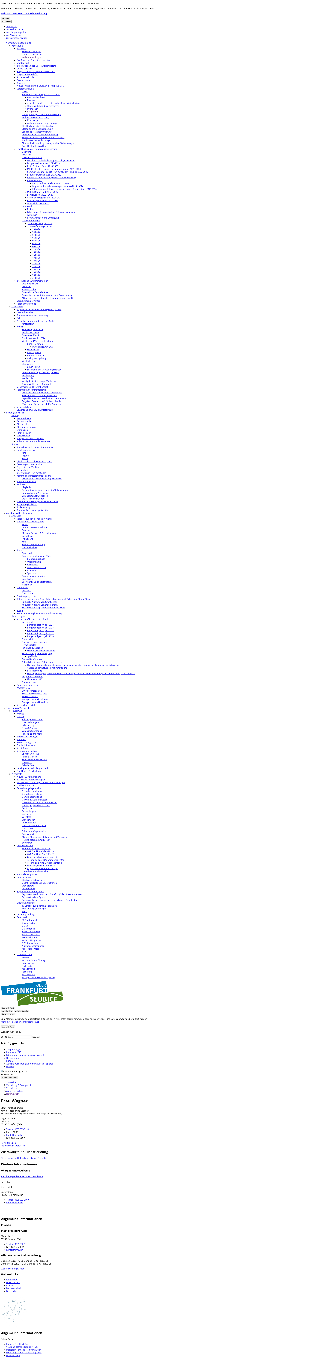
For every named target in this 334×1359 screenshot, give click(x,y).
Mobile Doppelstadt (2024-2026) (42, 192)
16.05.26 (36, 255)
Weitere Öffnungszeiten (12, 1268)
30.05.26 (36, 275)
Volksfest (26, 816)
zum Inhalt (11, 26)
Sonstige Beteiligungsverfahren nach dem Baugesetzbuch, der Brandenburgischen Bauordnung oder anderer (81, 673)
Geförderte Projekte (32, 157)
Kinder (25, 452)
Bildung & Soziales (15, 412)
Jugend (25, 455)
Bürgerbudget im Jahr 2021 (40, 633)
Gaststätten (28, 828)
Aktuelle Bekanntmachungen (31, 779)
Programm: (32, 111)
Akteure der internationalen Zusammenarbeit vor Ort (48, 298)
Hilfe (24, 951)
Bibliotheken (28, 536)
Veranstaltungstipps (32, 730)
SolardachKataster (26, 902)
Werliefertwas (28, 885)
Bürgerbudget (29, 622)
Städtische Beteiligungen (34, 880)
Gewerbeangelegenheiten (29, 788)
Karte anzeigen (8, 1142)
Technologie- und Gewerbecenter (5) (45, 862)
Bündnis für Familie (26, 481)
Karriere (21, 83)
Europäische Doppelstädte (35, 292)
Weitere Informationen (33, 498)
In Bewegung (28, 725)
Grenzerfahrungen (31, 220)
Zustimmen (6, 22)
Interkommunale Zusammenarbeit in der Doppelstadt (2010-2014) (64, 189)
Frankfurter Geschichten (29, 771)
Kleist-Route (23, 748)
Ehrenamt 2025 (34, 679)
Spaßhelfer (32, 656)
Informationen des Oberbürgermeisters (36, 65)
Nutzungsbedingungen (33, 945)
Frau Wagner (12, 1093)
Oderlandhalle (34, 561)
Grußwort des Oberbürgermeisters (34, 60)
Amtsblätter (28, 323)
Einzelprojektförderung (33, 544)
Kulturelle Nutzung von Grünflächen (39, 601)
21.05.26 (36, 263)
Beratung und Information (30, 464)
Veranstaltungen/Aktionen (35, 495)
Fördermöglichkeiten (27, 504)
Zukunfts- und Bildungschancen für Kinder (37, 501)
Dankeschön (28, 639)
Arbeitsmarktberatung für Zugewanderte (42, 478)
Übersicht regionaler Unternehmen (39, 882)
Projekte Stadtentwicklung (35, 146)
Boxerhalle (32, 564)
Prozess (31, 100)
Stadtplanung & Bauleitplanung (37, 128)
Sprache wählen (8, 1014)
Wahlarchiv (27, 378)
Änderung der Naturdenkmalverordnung (47, 667)
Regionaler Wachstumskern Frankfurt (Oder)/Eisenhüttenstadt (52, 894)
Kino (24, 541)
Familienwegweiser (26, 450)
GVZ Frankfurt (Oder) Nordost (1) (43, 851)
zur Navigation (13, 35)
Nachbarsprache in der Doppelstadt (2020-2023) (50, 160)
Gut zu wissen (29, 682)
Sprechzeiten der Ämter (28, 300)
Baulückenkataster (31, 931)
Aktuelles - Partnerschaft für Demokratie (42, 392)
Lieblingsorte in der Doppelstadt (33, 768)
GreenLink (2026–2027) (38, 203)
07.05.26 (36, 240)
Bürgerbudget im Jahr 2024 (40, 624)
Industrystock (28, 888)
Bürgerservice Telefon (27, 74)
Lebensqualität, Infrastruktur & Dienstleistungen (51, 212)
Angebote (16, 515)
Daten (25, 925)
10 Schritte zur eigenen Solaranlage (39, 905)
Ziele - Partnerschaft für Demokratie (39, 395)
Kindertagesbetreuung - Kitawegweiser (36, 447)
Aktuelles (21, 48)
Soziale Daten (28, 974)
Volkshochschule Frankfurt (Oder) (33, 441)
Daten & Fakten (24, 954)
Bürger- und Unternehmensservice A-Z (36, 71)
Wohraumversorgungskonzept (42, 123)
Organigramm (24, 80)
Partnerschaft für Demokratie (31, 389)
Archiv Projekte (34, 180)
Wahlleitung (28, 375)
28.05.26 (36, 269)
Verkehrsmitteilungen (27, 736)
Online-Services (24, 68)
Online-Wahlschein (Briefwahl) (36, 384)
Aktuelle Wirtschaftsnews (29, 776)
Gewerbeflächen (25, 845)
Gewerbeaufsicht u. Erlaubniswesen (39, 802)
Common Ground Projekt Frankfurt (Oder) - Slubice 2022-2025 (57, 171)
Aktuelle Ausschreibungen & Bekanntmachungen (41, 782)
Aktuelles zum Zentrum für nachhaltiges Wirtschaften (53, 103)
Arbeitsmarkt (28, 968)
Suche (4, 1036)
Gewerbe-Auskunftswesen (34, 799)
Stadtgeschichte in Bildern (35, 699)
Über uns (26, 151)
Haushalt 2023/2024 (31, 54)
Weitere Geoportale (31, 940)
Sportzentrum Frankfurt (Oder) (37, 556)
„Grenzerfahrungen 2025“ (39, 223)
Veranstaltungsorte (26, 742)
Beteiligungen (18, 616)
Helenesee (27, 762)
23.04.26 (36, 229)
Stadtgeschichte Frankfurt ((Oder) (38, 977)
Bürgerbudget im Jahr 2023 (40, 627)
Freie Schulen (23, 435)
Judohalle (31, 570)
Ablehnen (5, 19)
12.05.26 (36, 249)
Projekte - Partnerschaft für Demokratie (41, 401)
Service (20, 716)
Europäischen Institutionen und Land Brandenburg (47, 295)
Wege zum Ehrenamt (32, 676)
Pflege (20, 610)
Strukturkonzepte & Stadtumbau (38, 126)
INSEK (25, 91)
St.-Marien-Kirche (30, 753)
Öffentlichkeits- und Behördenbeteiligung (42, 662)
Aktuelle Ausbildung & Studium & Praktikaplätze (40, 85)
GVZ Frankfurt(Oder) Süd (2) (40, 854)
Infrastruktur (28, 963)
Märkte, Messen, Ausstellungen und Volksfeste (44, 837)
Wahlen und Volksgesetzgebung (37, 341)
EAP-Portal (27, 808)
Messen (25, 957)
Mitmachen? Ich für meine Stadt (32, 619)
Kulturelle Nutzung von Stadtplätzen (40, 604)
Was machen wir (30, 283)
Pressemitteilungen (31, 51)
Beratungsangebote (26, 596)
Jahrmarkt (27, 814)
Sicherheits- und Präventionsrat (32, 386)
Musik (25, 524)
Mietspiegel (32, 120)
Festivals (26, 530)
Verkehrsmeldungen (32, 57)
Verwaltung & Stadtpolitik (18, 42)
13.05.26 (36, 252)
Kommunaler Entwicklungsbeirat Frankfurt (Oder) (51, 177)
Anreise (20, 713)
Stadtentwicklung (25, 88)
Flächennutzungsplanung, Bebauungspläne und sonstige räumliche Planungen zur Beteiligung (73, 665)
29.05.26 (36, 272)
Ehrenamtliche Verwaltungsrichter (44, 369)
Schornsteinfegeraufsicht (34, 831)
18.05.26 (36, 260)
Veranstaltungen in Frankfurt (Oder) (34, 518)
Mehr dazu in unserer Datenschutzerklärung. (24, 13)
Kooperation (28, 206)
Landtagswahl (34, 352)
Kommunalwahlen (36, 355)
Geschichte (27, 593)
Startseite (11, 1082)
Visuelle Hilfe (7, 1011)
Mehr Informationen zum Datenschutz (20, 1021)
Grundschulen (24, 418)
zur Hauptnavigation (16, 32)
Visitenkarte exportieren (13, 1145)
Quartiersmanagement (28, 685)
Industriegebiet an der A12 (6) (41, 865)
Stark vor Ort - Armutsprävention (33, 510)
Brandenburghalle (36, 558)
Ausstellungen (29, 811)
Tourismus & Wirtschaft (18, 708)
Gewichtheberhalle (36, 567)
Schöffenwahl (33, 366)
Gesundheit (22, 470)
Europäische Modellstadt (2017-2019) (50, 183)
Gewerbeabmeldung (32, 796)
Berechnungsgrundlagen (34, 908)
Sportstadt (27, 553)
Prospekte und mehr (32, 733)
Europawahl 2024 (30, 335)
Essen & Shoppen (30, 728)
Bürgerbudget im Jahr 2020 (40, 636)
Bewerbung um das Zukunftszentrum (35, 409)
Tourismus (16, 710)
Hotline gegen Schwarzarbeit (36, 805)
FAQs (24, 911)
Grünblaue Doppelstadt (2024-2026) (44, 197)
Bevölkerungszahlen (32, 690)
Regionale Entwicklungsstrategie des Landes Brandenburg (50, 900)
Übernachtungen (30, 722)
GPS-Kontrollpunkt (31, 943)
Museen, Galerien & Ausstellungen (39, 533)
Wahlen (20, 326)
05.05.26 (36, 237)
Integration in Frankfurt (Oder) (31, 472)
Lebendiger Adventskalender (41, 650)
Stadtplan (21, 739)
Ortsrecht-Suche (25, 312)
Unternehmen (24, 877)
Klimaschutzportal (26, 705)
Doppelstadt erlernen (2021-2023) (43, 163)
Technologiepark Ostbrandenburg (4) (45, 859)
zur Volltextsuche (14, 29)
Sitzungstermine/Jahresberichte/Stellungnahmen (46, 490)
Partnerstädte (29, 289)
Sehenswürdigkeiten (27, 751)
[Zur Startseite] (32, 1005)
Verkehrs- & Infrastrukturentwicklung (40, 134)
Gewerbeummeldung (32, 794)
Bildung (31, 209)
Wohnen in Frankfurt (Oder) (35, 117)
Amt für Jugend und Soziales (22, 1176)
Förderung (27, 971)
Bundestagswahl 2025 (32, 329)
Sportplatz (32, 573)
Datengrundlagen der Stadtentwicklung (41, 114)
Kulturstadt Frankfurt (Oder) (30, 521)
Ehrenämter (28, 364)
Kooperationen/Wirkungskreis (37, 493)
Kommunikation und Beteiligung (43, 217)
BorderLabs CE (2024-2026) (40, 194)
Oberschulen (23, 424)
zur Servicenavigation (16, 37)
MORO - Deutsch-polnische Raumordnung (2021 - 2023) (54, 169)
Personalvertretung (26, 303)
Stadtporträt (23, 63)
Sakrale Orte (28, 765)
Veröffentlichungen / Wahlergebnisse (40, 372)
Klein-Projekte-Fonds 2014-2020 (42, 166)
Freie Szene (27, 538)
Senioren (21, 484)
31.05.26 (36, 278)
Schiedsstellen (24, 407)
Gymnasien (22, 429)
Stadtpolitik (17, 306)
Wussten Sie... (23, 687)
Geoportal (22, 917)
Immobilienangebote (27, 874)
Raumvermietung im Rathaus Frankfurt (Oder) (39, 613)
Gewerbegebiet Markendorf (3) (42, 857)
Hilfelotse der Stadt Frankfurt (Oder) (34, 461)
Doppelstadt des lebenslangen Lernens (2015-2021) (57, 186)
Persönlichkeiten (30, 696)
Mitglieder (27, 487)
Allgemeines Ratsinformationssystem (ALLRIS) (39, 309)
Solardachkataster (31, 934)
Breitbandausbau (25, 785)
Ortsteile (21, 318)
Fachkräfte (27, 966)
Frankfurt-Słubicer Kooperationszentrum (37, 149)
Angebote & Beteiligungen (19, 513)
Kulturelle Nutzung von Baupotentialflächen (43, 607)
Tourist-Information (26, 745)
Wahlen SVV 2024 (30, 332)
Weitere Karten (29, 937)
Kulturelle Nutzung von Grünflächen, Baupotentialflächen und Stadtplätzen (54, 599)
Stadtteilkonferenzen (32, 659)
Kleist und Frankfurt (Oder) (35, 693)
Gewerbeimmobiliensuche (35, 871)
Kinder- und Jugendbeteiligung (37, 653)
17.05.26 (36, 257)
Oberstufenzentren (26, 427)
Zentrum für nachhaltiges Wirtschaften (41, 94)
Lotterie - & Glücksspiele (34, 825)
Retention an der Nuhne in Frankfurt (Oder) (43, 137)
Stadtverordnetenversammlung (32, 315)
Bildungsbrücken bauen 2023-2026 (44, 174)
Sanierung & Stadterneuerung (37, 131)
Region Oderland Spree (33, 897)
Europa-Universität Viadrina (30, 438)
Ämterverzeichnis (25, 77)
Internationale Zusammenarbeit (32, 280)
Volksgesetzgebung (36, 358)
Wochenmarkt (29, 822)
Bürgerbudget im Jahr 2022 (40, 630)
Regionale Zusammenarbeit (30, 891)
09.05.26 (36, 246)
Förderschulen (24, 432)
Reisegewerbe (29, 834)
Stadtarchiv (22, 587)
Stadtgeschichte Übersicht (35, 702)
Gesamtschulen (24, 421)
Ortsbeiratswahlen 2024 (33, 338)
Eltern (25, 458)
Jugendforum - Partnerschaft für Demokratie (44, 398)
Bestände (26, 590)
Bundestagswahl (35, 343)
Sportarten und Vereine (33, 576)
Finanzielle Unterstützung (34, 642)
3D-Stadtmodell (29, 920)
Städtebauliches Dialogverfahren (43, 106)
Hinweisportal (29, 644)
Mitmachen (32, 108)
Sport (19, 550)
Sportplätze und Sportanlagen (37, 581)
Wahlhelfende (28, 361)
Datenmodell (28, 928)
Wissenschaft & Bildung (33, 960)
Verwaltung (17, 45)
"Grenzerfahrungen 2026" (39, 226)
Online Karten (28, 923)
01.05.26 (36, 235)
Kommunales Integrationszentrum (34, 475)
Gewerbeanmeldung (32, 791)
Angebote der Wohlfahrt (29, 467)
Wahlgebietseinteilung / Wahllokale (39, 381)
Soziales (15, 444)
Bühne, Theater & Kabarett (35, 527)
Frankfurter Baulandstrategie (36, 140)
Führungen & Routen (32, 719)
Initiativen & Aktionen (32, 647)
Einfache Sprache (21, 1011)
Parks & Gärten (29, 756)
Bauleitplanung (34, 670)
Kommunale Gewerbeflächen (36, 848)
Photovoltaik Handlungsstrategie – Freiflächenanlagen (48, 143)
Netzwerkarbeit (29, 547)
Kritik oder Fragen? (31, 948)
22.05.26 (36, 266)
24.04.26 (36, 232)
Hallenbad (27, 584)
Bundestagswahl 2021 (43, 346)
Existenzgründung (26, 914)
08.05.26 (36, 243)
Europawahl (33, 349)
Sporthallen (27, 579)
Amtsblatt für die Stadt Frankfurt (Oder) (36, 321)
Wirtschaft (32, 214)
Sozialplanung (24, 507)
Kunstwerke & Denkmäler (34, 759)
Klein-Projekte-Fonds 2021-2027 (42, 200)
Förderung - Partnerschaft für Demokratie (42, 404)
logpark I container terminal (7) (42, 868)
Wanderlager (28, 819)
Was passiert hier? (36, 97)
